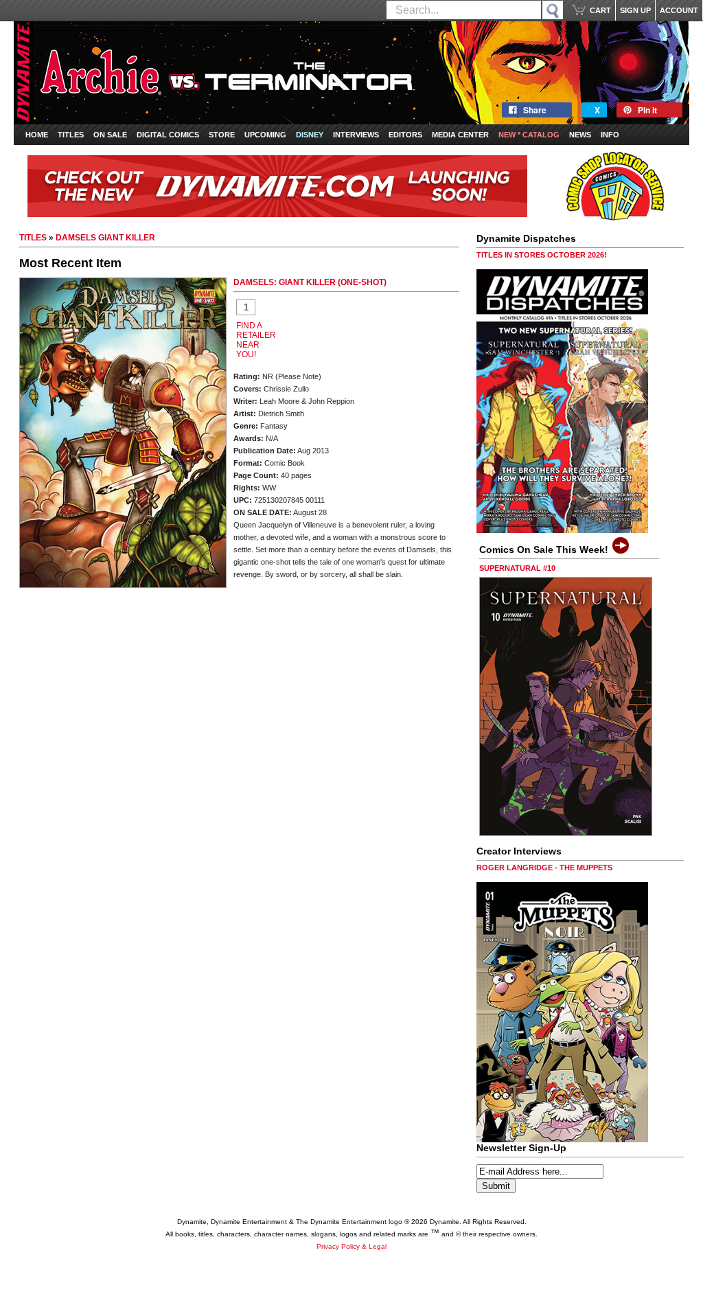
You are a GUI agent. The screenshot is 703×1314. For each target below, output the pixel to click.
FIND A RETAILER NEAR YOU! (256, 340)
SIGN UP (635, 10)
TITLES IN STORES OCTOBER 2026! (541, 255)
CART (600, 10)
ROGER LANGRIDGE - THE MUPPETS (544, 867)
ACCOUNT (679, 10)
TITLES (33, 237)
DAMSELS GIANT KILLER (105, 237)
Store (222, 135)
